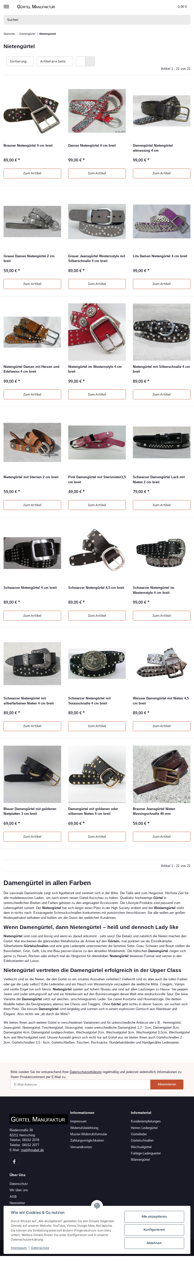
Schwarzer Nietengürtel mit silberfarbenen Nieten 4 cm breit (29, 700)
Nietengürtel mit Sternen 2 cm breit (31, 477)
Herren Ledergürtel (144, 1128)
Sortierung (18, 61)
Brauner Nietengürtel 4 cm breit (28, 145)
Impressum (78, 1121)
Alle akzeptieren (154, 1216)
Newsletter (17, 1203)
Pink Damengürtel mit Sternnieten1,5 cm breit (97, 479)
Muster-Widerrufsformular (88, 1134)
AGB (13, 1197)
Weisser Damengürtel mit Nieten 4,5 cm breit (161, 700)
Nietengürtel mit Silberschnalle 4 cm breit (161, 369)
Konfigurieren (154, 1229)
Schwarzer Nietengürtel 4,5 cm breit (96, 588)
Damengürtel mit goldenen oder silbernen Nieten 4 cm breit (93, 811)
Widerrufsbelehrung (84, 1128)
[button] (163, 6)
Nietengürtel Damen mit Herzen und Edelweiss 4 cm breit (31, 369)
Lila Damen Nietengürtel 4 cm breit (160, 256)
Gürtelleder (139, 1134)
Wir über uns (19, 1190)
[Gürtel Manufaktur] (36, 6)
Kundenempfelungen (146, 1121)
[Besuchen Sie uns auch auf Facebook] (14, 1162)
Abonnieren (167, 1084)
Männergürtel (140, 1159)
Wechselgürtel (141, 1147)
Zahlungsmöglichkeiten (87, 1140)
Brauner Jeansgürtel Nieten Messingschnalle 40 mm (154, 811)
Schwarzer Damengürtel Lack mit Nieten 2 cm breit (159, 479)
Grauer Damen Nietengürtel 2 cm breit (29, 258)
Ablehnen (154, 1243)
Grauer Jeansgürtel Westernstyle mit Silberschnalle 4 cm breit (96, 258)
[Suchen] (185, 20)
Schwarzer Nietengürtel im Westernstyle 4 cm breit (153, 590)
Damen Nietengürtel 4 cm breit (92, 145)
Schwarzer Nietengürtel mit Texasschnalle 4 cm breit (89, 700)
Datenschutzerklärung (86, 1072)
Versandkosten (81, 1147)
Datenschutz (19, 1184)
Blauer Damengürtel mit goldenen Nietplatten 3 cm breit (30, 811)
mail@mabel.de (32, 1150)
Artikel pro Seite (52, 61)
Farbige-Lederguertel (146, 1153)
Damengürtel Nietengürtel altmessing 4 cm (153, 148)
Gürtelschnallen (142, 1140)
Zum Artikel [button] (32, 173)
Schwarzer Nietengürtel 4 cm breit (30, 588)
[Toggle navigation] (6, 4)
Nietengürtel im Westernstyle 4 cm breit (95, 369)
